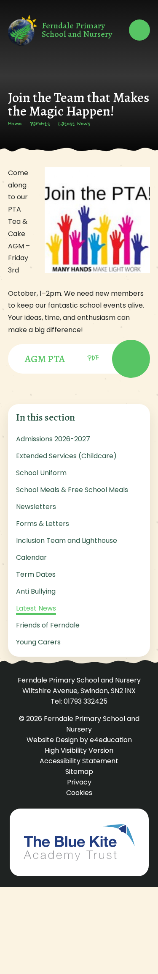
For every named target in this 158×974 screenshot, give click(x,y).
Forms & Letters (42, 523)
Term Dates (36, 574)
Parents (40, 124)
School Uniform (41, 473)
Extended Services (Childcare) (66, 456)
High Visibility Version (79, 750)
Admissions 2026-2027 (53, 439)
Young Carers (38, 642)
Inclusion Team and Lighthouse (66, 540)
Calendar (31, 557)
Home (14, 124)
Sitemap (79, 771)
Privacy (79, 782)
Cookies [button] (79, 793)
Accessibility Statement (79, 761)
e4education (111, 740)
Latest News (74, 124)
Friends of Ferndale (48, 625)
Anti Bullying (36, 591)
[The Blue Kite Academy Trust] (79, 842)
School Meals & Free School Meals (72, 490)
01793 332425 (85, 701)
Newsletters (36, 507)
